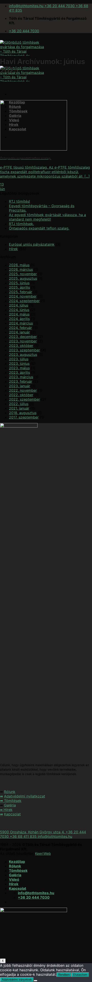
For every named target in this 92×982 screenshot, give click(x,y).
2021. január (19, 408)
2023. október (21, 345)
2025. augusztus (23, 278)
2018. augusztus (22, 412)
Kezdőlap (17, 861)
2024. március (21, 323)
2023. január (19, 386)
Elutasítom (80, 974)
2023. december (23, 336)
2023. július (18, 359)
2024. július (18, 305)
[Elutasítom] (35, 980)
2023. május (19, 368)
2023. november (23, 341)
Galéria (10, 805)
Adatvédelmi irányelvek (17, 979)
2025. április (19, 287)
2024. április (19, 318)
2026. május (19, 265)
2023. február (20, 381)
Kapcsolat (12, 814)
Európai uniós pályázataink (31, 244)
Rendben (64, 974)
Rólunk (9, 791)
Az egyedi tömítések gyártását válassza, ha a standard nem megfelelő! (47, 217)
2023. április (19, 372)
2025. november (23, 274)
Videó (14, 879)
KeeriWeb (43, 853)
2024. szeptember (24, 301)
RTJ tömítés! (19, 201)
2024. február (20, 327)
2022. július (18, 404)
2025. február (20, 292)
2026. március (21, 269)
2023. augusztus (23, 354)
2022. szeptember (24, 399)
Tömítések (12, 800)
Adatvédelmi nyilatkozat (24, 796)
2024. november (23, 296)
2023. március (21, 377)
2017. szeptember (24, 417)
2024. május (19, 314)
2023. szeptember (24, 350)
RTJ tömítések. (21, 223)
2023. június (19, 363)
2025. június (19, 283)
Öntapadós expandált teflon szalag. (39, 228)
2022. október (21, 395)
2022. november (23, 390)
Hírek (13, 249)
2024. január (19, 332)
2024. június (19, 309)
